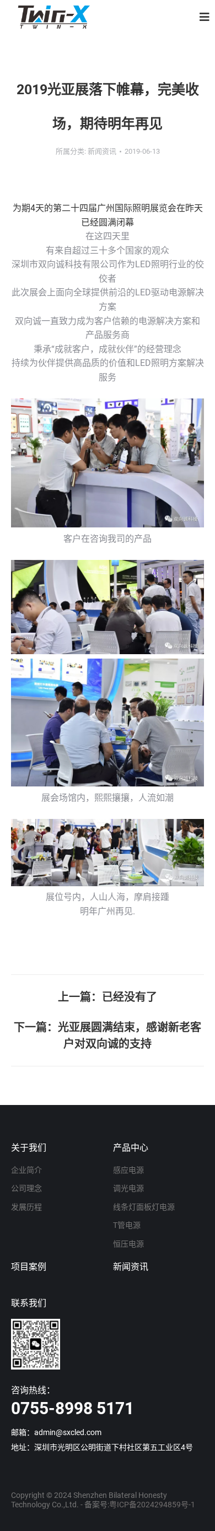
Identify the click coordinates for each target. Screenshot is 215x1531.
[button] (204, 17)
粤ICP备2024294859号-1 (152, 1504)
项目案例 (28, 1267)
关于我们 (28, 1147)
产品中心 (130, 1147)
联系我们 (28, 1303)
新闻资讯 (130, 1267)
